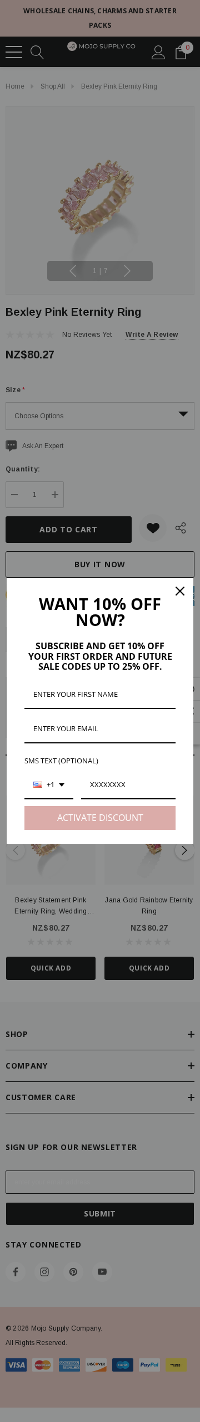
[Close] (180, 591)
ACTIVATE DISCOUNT (100, 818)
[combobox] (48, 785)
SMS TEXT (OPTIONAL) (61, 761)
